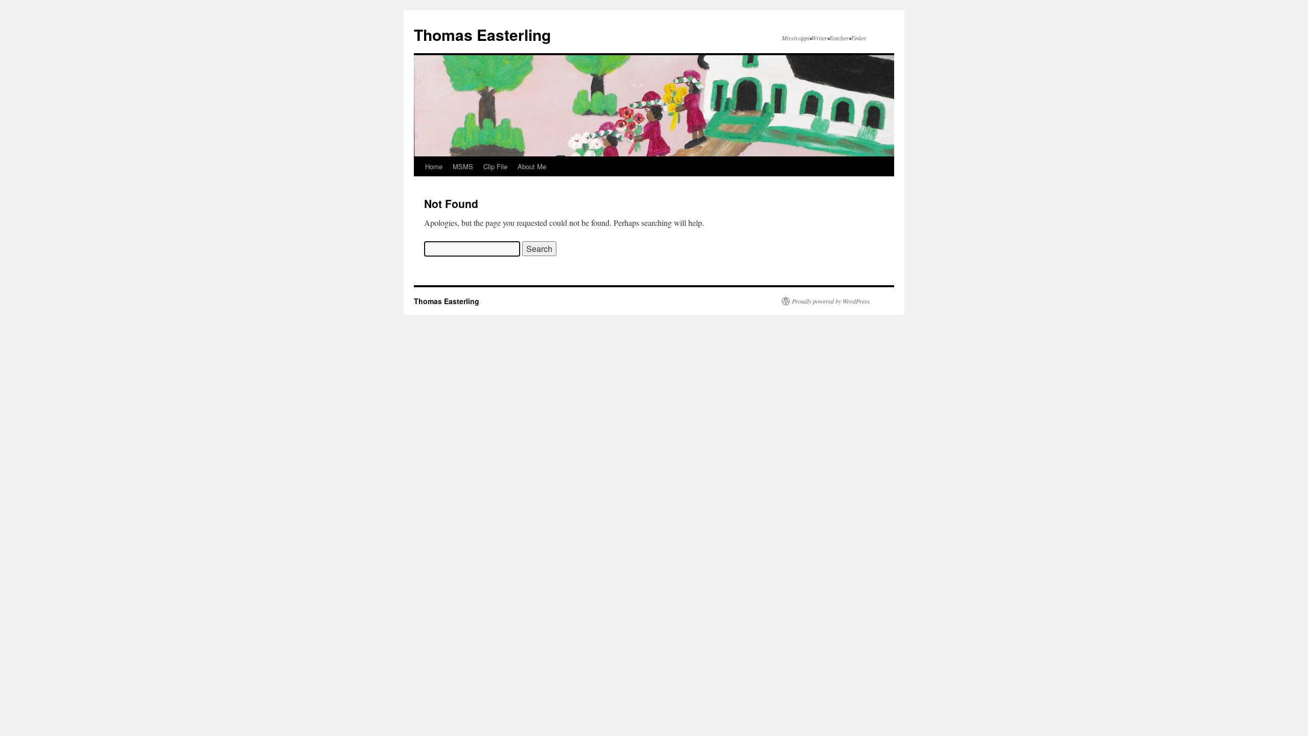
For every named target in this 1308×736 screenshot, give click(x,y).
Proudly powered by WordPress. (831, 301)
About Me (532, 166)
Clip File (495, 166)
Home (433, 166)
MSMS (463, 166)
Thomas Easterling (482, 34)
